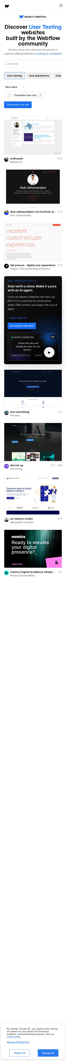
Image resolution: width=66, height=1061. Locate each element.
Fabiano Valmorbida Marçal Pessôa (30, 268)
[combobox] (15, 87)
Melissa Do (16, 162)
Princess (15, 415)
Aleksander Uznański (22, 522)
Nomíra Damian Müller (22, 575)
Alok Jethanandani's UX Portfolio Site (33, 211)
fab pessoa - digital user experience (32, 265)
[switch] (8, 95)
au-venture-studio (21, 518)
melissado (16, 158)
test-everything (19, 412)
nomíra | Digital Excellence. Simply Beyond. (33, 572)
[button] (18, 318)
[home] (6, 6)
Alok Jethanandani (20, 215)
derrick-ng (16, 465)
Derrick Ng (16, 469)
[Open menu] (61, 5)
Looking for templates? (49, 53)
